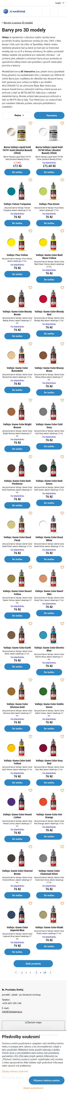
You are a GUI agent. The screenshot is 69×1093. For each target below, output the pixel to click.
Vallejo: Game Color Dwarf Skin (49, 592)
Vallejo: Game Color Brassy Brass (49, 369)
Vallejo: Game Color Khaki (49, 927)
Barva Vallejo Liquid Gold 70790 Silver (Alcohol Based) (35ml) (49, 150)
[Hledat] (46, 11)
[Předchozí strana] (16, 972)
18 (44, 972)
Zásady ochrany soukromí (15, 1071)
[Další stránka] (50, 972)
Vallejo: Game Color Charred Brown (17, 872)
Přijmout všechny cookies (47, 1080)
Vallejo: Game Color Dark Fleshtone (17, 482)
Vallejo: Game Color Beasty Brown (17, 313)
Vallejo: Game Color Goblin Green (49, 705)
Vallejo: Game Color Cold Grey (49, 426)
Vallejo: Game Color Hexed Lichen (17, 816)
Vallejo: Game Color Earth (17, 647)
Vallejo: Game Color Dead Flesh (17, 539)
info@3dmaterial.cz (12, 1011)
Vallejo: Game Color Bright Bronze (17, 426)
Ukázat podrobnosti (33, 1087)
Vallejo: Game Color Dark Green (49, 482)
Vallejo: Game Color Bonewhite (17, 369)
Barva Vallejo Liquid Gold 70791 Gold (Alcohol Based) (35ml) (17, 150)
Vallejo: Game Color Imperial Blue (17, 929)
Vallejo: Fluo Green (49, 204)
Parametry (51, 115)
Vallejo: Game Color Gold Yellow (17, 762)
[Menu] (62, 11)
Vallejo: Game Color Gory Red (49, 762)
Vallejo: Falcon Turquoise (17, 204)
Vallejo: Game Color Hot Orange (49, 816)
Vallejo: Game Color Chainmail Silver (49, 872)
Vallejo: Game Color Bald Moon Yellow (49, 256)
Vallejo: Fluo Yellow (17, 255)
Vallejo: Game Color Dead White (49, 539)
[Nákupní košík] (54, 11)
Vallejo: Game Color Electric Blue (49, 649)
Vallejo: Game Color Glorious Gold (17, 705)
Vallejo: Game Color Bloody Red (49, 313)
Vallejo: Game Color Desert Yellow (17, 592)
